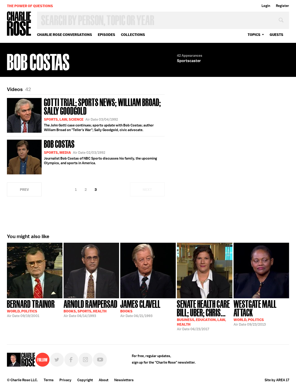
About (103, 380)
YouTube (100, 360)
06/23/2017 (203, 314)
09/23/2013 (255, 312)
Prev (24, 189)
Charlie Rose (19, 24)
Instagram (85, 360)
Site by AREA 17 (277, 380)
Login (266, 5)
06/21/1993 (140, 308)
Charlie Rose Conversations (64, 34)
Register (282, 5)
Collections (133, 34)
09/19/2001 (31, 308)
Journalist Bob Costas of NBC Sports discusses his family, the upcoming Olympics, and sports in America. (100, 151)
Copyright (85, 380)
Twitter (57, 360)
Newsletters (124, 380)
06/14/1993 (90, 308)
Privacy (65, 380)
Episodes (106, 34)
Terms (49, 380)
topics (254, 34)
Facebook (71, 360)
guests (276, 34)
